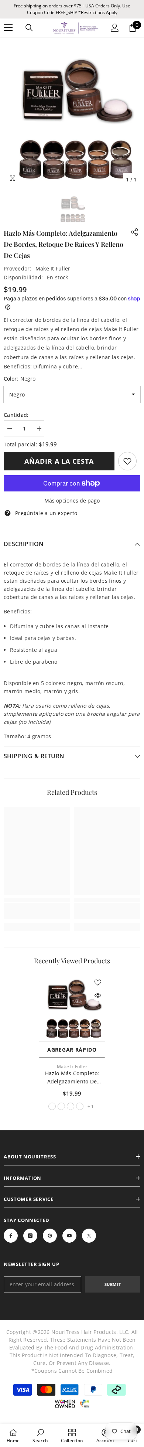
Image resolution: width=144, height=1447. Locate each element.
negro (52, 1106)
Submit (112, 1284)
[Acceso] (115, 28)
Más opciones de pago (72, 500)
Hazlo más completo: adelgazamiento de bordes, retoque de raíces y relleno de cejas (72, 1078)
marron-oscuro (61, 1106)
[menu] (8, 27)
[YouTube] (69, 1236)
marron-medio (79, 1106)
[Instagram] (30, 1236)
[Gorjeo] (89, 1236)
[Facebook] (11, 1236)
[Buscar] (29, 27)
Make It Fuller (53, 268)
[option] (72, 118)
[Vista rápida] (97, 995)
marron (70, 1106)
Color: (19, 378)
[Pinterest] (50, 1236)
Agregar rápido (72, 1049)
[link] (127, 461)
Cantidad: (16, 414)
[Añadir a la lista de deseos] (97, 982)
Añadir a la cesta (58, 461)
